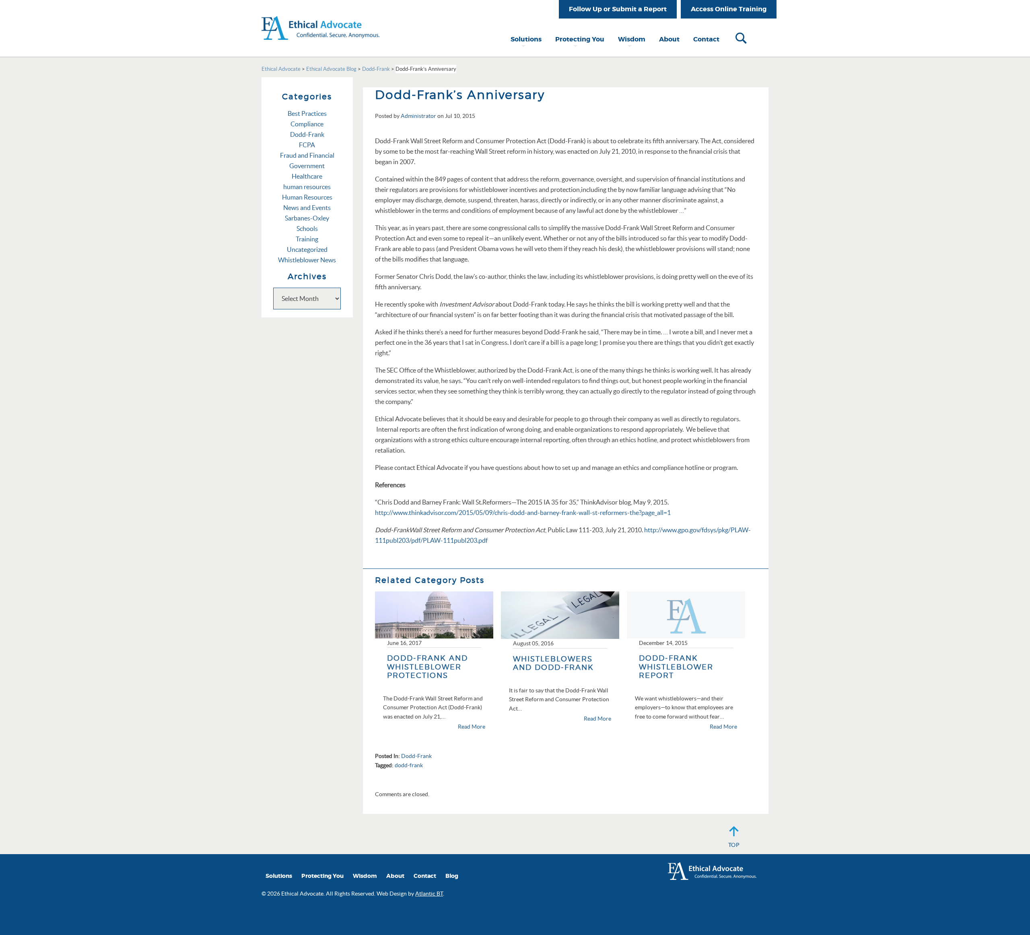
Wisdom (631, 39)
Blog (451, 876)
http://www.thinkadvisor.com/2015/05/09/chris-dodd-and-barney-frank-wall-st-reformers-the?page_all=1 (523, 512)
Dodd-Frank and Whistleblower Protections (427, 667)
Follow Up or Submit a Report (618, 9)
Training (307, 239)
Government (307, 165)
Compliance (306, 124)
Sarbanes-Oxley (307, 218)
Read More (471, 726)
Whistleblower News (307, 260)
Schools (307, 228)
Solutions (526, 39)
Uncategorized (307, 249)
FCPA (307, 144)
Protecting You (579, 39)
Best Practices (307, 113)
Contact (706, 39)
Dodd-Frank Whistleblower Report (676, 667)
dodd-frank (409, 765)
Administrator (418, 116)
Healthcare (307, 176)
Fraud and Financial (307, 155)
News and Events (307, 207)
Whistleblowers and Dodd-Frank (553, 663)
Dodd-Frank (416, 756)
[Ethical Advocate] (320, 19)
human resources (307, 186)
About (669, 39)
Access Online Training (728, 9)
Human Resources (307, 197)
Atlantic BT (429, 893)
